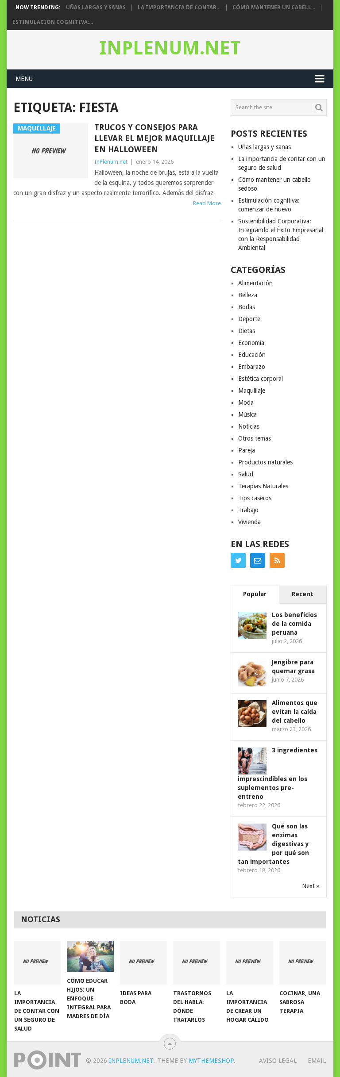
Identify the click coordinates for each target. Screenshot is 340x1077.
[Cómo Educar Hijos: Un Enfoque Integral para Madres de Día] (90, 956)
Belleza (247, 295)
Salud (245, 474)
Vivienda (249, 521)
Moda (246, 402)
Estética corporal (260, 378)
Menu (24, 78)
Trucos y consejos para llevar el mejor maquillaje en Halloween (154, 138)
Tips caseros (254, 498)
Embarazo (251, 366)
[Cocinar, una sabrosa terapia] (302, 962)
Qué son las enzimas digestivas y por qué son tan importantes (273, 844)
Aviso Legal (278, 1060)
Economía (251, 342)
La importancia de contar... (179, 7)
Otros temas (254, 438)
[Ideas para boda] (143, 962)
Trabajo (248, 510)
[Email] (257, 560)
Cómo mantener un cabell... (273, 7)
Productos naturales (265, 462)
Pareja (246, 450)
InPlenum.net (170, 48)
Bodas (246, 306)
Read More (207, 203)
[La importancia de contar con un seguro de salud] (37, 962)
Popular (255, 594)
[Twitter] (238, 560)
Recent (302, 594)
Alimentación (255, 283)
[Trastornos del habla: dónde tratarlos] (196, 962)
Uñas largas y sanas (96, 7)
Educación (252, 354)
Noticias (248, 426)
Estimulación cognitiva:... (52, 22)
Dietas (246, 330)
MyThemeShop (211, 1060)
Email (317, 1060)
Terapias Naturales (263, 486)
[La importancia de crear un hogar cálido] (249, 962)
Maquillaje (251, 390)
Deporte (249, 318)
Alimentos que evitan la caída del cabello (294, 711)
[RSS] (277, 560)
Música (247, 414)
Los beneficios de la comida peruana (294, 623)
